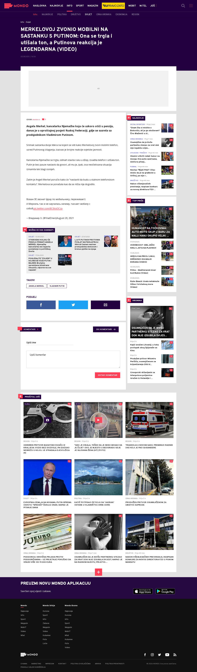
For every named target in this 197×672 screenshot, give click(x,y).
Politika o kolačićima (81, 664)
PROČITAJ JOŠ (32, 397)
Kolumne (46, 635)
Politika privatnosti (114, 664)
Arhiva (98, 664)
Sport (23, 619)
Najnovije (25, 611)
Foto (45, 639)
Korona (46, 611)
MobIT (23, 627)
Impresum (49, 664)
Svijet (28, 22)
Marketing (36, 664)
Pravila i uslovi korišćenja (33, 667)
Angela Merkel (36, 286)
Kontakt (62, 664)
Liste (45, 643)
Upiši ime (31, 342)
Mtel (23, 635)
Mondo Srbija (49, 606)
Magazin (24, 623)
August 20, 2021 (65, 218)
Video (23, 631)
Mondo (24, 606)
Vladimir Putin (57, 286)
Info (22, 22)
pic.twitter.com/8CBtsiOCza (47, 208)
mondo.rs (36, 120)
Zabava (46, 623)
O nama (24, 664)
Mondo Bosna (71, 606)
